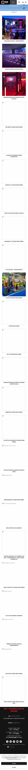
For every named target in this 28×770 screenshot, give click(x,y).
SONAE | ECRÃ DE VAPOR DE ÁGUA (14, 69)
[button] (19, 2)
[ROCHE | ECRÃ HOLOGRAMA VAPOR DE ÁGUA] (14, 457)
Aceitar (14, 763)
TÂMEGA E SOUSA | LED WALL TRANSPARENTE (14, 644)
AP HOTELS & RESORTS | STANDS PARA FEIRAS (14, 441)
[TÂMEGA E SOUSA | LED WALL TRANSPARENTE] (14, 630)
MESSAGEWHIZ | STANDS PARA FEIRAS (14, 500)
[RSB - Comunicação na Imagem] (4, 2)
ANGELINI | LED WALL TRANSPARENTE (14, 41)
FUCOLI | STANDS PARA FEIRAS (14, 298)
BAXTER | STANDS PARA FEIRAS (14, 673)
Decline (14, 767)
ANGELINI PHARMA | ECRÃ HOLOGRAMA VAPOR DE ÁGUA (14, 383)
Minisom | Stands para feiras (14, 412)
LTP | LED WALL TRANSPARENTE (14, 269)
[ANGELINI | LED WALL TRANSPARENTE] (14, 27)
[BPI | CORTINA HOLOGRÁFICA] (14, 515)
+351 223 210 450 (15, 716)
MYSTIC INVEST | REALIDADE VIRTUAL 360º (14, 702)
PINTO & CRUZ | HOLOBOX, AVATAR (14, 213)
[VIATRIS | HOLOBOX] (14, 313)
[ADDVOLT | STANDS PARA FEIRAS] (14, 171)
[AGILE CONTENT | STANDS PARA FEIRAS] (14, 574)
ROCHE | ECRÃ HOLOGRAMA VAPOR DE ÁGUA (14, 470)
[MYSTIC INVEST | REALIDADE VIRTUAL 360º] (14, 688)
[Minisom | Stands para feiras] (14, 399)
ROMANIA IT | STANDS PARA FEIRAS (14, 241)
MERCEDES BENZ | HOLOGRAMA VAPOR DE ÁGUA (14, 98)
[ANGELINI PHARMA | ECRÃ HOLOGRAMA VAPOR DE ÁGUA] (14, 369)
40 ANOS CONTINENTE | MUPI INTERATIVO (14, 156)
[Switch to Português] (23, 2)
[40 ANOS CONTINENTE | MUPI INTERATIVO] (14, 142)
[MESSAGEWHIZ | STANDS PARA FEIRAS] (14, 486)
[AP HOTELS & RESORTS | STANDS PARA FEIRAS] (14, 427)
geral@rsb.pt (16, 723)
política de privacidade (11, 758)
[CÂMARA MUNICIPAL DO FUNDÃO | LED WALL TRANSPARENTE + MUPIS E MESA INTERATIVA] (14, 543)
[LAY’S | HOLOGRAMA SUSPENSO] (14, 602)
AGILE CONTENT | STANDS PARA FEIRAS (14, 587)
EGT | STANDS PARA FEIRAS (14, 354)
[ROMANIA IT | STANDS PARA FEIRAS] (14, 228)
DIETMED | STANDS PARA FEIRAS (14, 127)
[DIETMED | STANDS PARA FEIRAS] (14, 114)
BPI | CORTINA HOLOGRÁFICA (14, 528)
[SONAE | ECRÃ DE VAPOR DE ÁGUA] (14, 56)
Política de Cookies (20, 744)
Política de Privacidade (9, 744)
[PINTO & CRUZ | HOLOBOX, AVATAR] (14, 200)
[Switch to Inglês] (25, 2)
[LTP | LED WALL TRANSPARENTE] (14, 256)
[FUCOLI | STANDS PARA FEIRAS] (14, 284)
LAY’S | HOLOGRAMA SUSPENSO (14, 615)
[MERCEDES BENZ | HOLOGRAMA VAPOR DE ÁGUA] (14, 84)
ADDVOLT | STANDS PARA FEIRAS (14, 185)
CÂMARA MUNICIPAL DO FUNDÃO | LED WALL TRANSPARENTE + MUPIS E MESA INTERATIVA (14, 557)
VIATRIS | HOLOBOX (14, 326)
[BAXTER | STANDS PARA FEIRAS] (14, 660)
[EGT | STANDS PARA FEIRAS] (14, 341)
